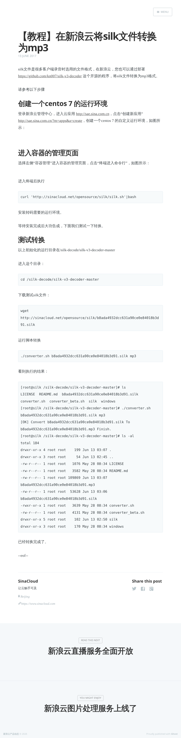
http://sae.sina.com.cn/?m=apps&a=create (50, 121)
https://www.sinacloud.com (38, 604)
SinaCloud (28, 581)
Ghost (174, 733)
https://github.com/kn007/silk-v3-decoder (50, 76)
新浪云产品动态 (11, 733)
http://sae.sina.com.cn (92, 114)
